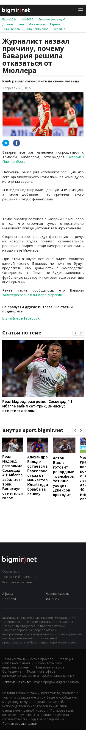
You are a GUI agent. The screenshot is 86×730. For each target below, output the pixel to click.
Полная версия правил (20, 723)
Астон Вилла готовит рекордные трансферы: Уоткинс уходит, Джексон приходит (64, 476)
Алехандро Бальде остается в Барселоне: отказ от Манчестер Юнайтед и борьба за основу (37, 475)
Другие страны (13, 24)
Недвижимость (57, 593)
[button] (75, 333)
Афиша (7, 593)
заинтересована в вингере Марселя (32, 294)
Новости (9, 599)
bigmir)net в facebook (21, 318)
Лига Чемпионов (36, 29)
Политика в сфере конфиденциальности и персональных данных (38, 673)
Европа (55, 24)
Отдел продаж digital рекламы (56, 682)
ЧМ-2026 (27, 19)
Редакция (66, 659)
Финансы (52, 599)
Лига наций (37, 24)
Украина (59, 29)
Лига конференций (52, 19)
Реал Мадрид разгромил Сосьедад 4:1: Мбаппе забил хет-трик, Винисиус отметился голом (37, 406)
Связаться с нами (16, 663)
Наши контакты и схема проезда (27, 659)
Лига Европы (11, 29)
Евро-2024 (9, 19)
